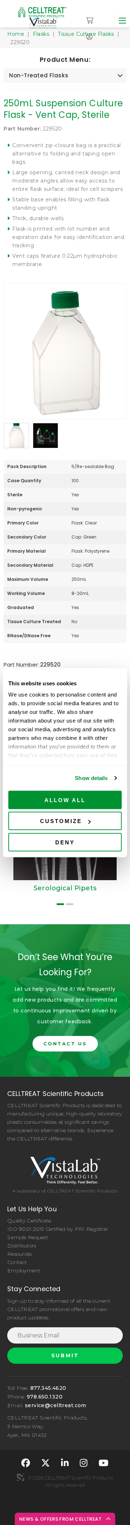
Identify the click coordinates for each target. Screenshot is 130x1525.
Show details (91, 778)
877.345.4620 (48, 1388)
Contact (17, 1262)
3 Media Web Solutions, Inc (20, 1477)
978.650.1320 (44, 1396)
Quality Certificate (29, 1220)
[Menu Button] (122, 20)
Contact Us (65, 1043)
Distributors (21, 1245)
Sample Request (27, 1237)
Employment (23, 1270)
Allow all (65, 800)
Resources (19, 1254)
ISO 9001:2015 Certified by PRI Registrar (57, 1229)
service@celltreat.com (55, 1405)
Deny (65, 842)
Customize (61, 821)
